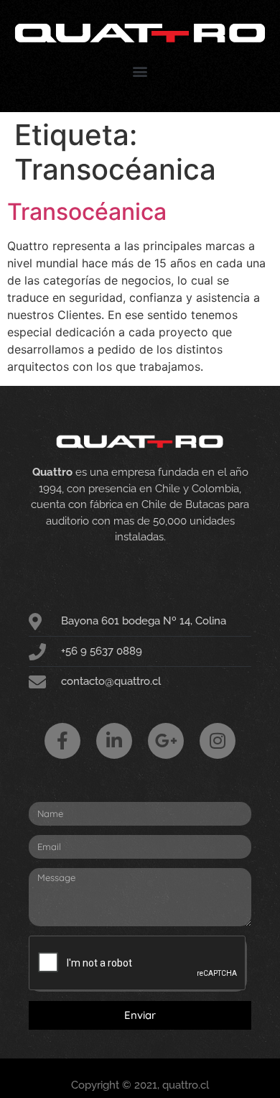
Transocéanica (87, 212)
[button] (140, 71)
